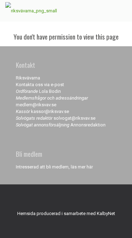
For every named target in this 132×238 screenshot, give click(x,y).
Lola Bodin (50, 91)
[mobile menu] (122, 11)
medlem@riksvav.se (36, 104)
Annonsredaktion (88, 124)
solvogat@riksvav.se (74, 118)
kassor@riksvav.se (50, 111)
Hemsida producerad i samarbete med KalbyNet (66, 213)
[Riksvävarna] (31, 10)
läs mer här (82, 166)
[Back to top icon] (66, 199)
